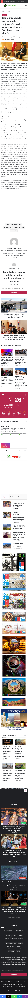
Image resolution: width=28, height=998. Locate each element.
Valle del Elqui (19, 227)
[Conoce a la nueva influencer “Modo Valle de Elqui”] (7, 545)
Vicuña (14, 231)
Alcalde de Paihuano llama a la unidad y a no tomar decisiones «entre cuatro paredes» (7, 360)
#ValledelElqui (4, 429)
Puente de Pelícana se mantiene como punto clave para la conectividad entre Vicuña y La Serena (14, 885)
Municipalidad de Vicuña (11, 943)
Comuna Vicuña (19, 933)
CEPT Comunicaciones (14, 224)
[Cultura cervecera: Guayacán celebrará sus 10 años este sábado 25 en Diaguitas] (7, 504)
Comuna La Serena (20, 930)
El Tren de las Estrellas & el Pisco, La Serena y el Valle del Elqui (19, 526)
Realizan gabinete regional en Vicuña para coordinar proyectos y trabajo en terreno (20, 360)
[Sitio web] (12, 258)
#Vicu (8, 431)
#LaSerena (14, 431)
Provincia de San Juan (8, 948)
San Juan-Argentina (20, 948)
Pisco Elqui (18, 946)
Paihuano (20, 943)
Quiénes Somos (11, 986)
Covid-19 (14, 935)
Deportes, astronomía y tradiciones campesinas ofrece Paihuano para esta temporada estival (18, 517)
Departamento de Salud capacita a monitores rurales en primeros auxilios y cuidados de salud (20, 774)
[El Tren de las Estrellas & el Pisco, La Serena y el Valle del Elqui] (7, 527)
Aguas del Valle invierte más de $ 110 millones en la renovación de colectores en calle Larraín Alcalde (7, 775)
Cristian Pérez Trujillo (14, 248)
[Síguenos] (25, 790)
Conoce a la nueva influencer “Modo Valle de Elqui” (18, 545)
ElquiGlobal (5, 426)
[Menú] (2, 6)
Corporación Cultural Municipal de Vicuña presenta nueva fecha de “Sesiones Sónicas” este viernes (14, 909)
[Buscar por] (26, 6)
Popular (5, 497)
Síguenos (5, 446)
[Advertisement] (14, 23)
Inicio (4, 986)
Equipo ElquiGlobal (20, 986)
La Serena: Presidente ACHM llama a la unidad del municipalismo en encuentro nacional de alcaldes (7, 381)
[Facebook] (14, 258)
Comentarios (21, 497)
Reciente (12, 497)
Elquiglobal (8, 227)
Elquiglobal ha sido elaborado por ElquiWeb (13, 984)
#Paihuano (3, 431)
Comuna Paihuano (9, 933)
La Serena (7, 938)
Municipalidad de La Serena (17, 938)
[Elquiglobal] (10, 5)
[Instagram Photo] (5, 437)
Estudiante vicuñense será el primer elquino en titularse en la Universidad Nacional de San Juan (19, 536)
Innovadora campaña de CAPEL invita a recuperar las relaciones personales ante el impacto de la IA (20, 751)
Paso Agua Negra (10, 946)
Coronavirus (7, 935)
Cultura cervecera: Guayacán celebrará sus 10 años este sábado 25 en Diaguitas (18, 505)
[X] (16, 258)
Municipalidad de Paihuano (14, 940)
